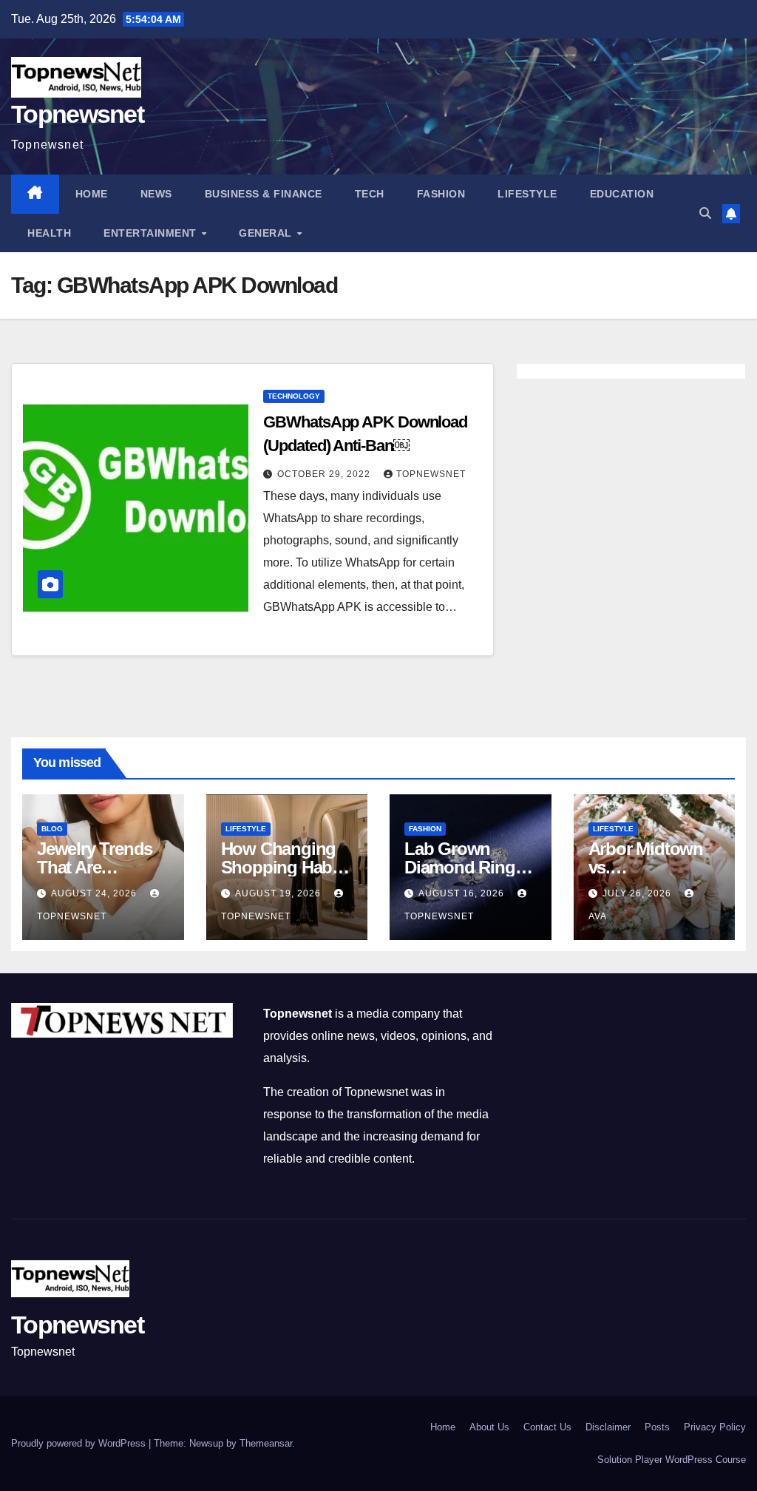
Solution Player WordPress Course (671, 1459)
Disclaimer (608, 1427)
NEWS (156, 194)
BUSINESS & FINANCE (263, 194)
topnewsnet (431, 474)
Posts (657, 1427)
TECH (369, 194)
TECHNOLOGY (294, 396)
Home (91, 194)
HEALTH (49, 233)
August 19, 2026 (279, 893)
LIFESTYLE (527, 194)
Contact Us (547, 1427)
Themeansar (266, 1443)
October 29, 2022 (325, 474)
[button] (705, 213)
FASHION (441, 194)
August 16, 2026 (462, 893)
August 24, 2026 (95, 893)
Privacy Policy (715, 1427)
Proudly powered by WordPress (80, 1443)
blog (52, 829)
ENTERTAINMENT (151, 233)
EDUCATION (622, 194)
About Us (489, 1427)
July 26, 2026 (638, 893)
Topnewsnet (77, 114)
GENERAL (267, 233)
